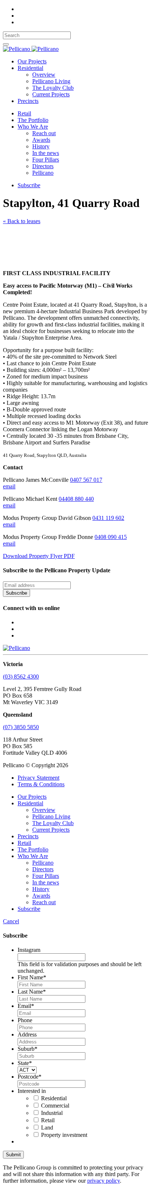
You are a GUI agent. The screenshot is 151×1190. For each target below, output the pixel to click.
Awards (41, 140)
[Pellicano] (31, 49)
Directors (43, 166)
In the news (45, 153)
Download (39, 556)
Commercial (55, 1105)
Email (26, 1006)
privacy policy (103, 1181)
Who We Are (33, 126)
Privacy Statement (38, 778)
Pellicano (43, 173)
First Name (32, 977)
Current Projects (51, 94)
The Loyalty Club (53, 88)
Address (27, 1034)
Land (47, 1127)
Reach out (44, 133)
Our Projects (32, 61)
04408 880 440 (76, 499)
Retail (24, 113)
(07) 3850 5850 (21, 727)
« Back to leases (21, 221)
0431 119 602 (108, 518)
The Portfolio (33, 120)
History (40, 146)
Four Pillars (45, 159)
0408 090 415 (111, 537)
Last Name (32, 991)
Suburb (27, 1049)
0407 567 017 (86, 480)
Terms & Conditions (41, 784)
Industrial (52, 1113)
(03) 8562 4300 (21, 676)
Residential (30, 68)
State (25, 1063)
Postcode (29, 1076)
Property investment (64, 1135)
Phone (25, 1020)
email (9, 486)
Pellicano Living (51, 81)
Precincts (28, 101)
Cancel (11, 921)
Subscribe (29, 185)
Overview (43, 74)
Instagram (29, 950)
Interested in (32, 1091)
